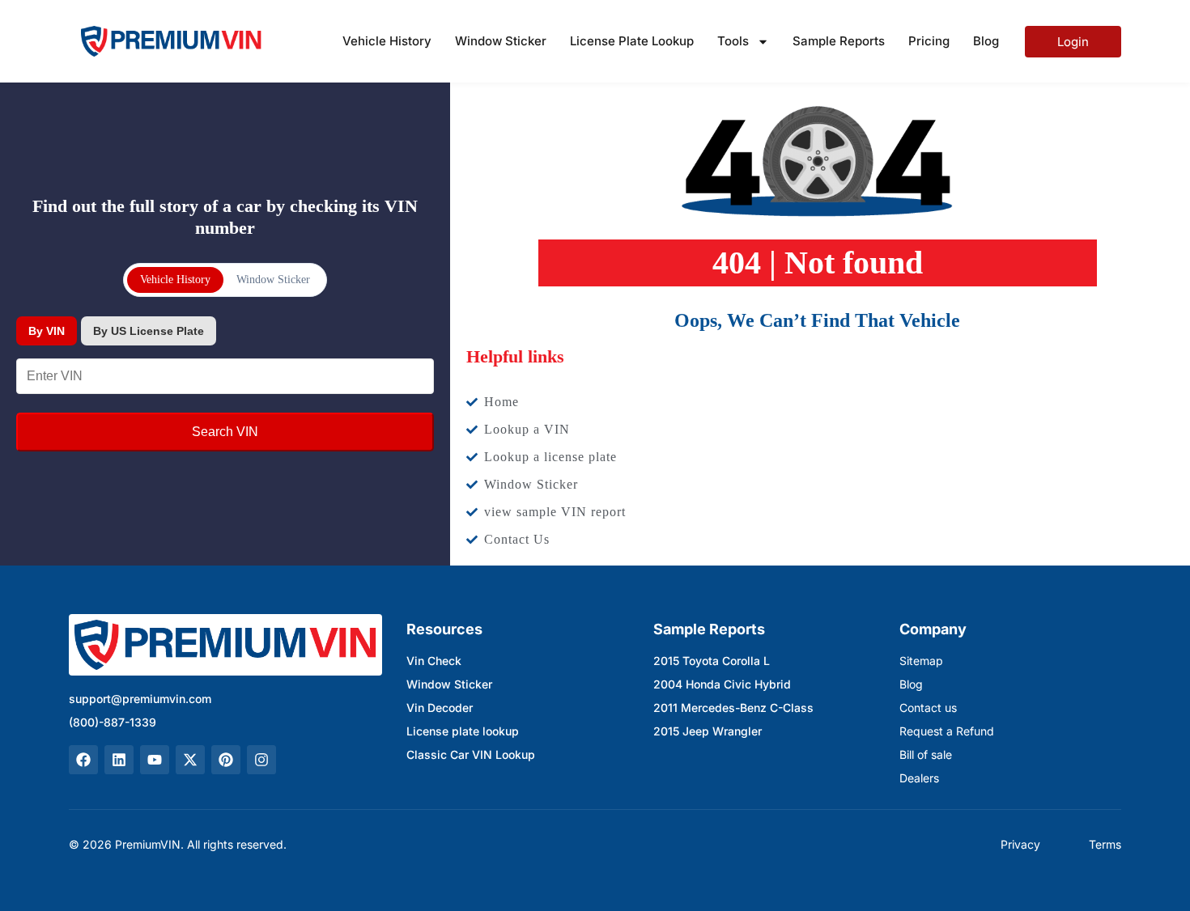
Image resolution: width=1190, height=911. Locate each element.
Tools (733, 41)
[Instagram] (261, 759)
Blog (986, 41)
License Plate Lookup (632, 41)
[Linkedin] (119, 759)
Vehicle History (386, 41)
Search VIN (225, 432)
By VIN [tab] (46, 330)
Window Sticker (500, 41)
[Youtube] (154, 759)
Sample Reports (839, 41)
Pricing (929, 41)
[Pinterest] (225, 759)
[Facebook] (83, 759)
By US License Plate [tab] (148, 330)
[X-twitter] (190, 759)
